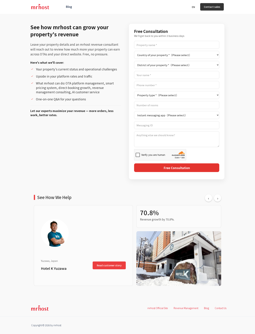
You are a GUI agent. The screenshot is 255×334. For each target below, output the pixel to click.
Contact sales (212, 6)
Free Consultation (177, 168)
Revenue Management (186, 308)
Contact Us (220, 308)
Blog (69, 6)
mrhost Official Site (157, 308)
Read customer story (109, 265)
